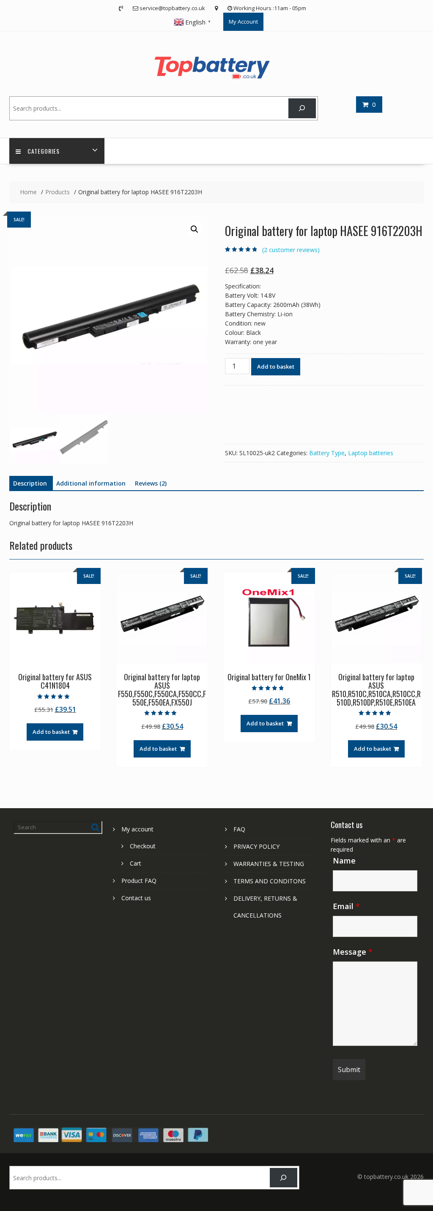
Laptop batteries (370, 453)
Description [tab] (30, 483)
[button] (194, 229)
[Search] (302, 108)
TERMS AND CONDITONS (269, 881)
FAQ (239, 829)
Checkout (143, 846)
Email (346, 906)
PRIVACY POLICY (256, 846)
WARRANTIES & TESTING (268, 864)
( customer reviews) (291, 250)
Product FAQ (138, 881)
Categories (43, 151)
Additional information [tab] (91, 483)
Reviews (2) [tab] (151, 483)
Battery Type (327, 453)
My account (137, 829)
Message (353, 952)
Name (344, 860)
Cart (135, 863)
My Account (243, 21)
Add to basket (275, 366)
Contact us (136, 898)
